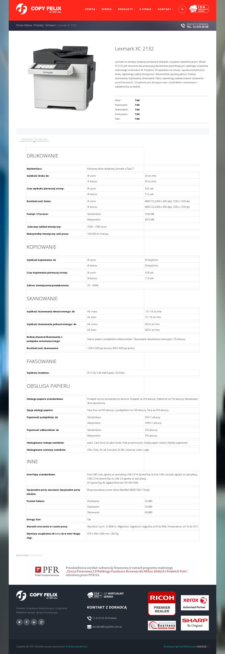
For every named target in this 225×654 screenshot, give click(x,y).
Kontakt (164, 9)
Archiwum (50, 25)
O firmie (145, 9)
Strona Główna (24, 25)
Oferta (90, 9)
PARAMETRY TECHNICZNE (34, 139)
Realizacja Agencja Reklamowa (180, 646)
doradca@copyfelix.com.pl (107, 626)
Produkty (125, 9)
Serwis (107, 9)
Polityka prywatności (76, 646)
